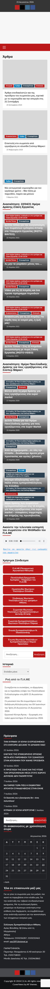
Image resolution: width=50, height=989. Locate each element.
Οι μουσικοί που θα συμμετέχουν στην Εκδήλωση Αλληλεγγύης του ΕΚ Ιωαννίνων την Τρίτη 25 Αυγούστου (25, 704)
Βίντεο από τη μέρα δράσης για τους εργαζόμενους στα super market (22, 394)
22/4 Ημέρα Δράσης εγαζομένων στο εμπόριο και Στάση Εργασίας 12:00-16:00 (24, 217)
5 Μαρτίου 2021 (12, 197)
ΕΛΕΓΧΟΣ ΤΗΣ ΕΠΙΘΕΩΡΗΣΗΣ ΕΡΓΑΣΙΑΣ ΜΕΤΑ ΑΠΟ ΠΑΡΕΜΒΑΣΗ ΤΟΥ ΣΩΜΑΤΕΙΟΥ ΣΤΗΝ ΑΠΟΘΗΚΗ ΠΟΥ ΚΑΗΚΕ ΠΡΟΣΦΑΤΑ (24, 757)
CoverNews (18, 984)
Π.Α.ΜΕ (22, 470)
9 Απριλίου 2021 (13, 356)
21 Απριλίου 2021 (13, 267)
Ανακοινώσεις (11, 136)
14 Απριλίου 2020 (13, 519)
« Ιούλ (6, 882)
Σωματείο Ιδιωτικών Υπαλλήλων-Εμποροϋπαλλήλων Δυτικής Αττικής (23, 612)
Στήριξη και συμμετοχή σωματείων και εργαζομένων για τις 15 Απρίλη (20, 475)
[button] (5, 47)
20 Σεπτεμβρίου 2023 (14, 105)
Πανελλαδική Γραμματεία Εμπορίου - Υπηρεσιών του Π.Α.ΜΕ (23, 580)
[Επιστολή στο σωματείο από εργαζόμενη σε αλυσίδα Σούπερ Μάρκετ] (25, 125)
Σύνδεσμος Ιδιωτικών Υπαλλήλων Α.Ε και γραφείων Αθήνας (23, 600)
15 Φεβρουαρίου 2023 (15, 150)
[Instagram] (27, 7)
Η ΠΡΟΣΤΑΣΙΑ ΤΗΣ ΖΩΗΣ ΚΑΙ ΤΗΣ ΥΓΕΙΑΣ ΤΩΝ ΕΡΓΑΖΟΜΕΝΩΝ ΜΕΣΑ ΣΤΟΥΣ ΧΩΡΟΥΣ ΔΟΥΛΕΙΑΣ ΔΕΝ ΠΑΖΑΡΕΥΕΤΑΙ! (25, 773)
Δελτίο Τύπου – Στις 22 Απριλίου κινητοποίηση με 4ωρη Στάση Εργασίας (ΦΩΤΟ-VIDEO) (23, 349)
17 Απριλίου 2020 (13, 401)
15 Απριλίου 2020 (13, 430)
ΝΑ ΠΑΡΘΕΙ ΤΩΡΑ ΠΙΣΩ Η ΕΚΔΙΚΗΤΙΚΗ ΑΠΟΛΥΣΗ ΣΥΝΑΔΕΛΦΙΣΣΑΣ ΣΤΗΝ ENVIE (23, 787)
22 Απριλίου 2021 (13, 238)
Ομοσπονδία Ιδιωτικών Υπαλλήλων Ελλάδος (23, 590)
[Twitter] (22, 7)
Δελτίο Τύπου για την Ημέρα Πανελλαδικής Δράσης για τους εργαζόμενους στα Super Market (23, 423)
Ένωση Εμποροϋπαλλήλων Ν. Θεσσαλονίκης (23, 631)
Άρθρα (17, 86)
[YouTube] (17, 7)
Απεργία (9, 86)
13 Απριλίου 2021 (13, 326)
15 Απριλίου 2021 (13, 297)
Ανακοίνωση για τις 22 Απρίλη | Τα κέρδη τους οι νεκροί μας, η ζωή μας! (24, 319)
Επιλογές (39, 86)
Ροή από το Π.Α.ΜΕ (17, 679)
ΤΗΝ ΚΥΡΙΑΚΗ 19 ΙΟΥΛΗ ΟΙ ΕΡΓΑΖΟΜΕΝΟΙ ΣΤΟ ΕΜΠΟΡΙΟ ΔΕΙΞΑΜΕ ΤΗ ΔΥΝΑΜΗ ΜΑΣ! (24, 743)
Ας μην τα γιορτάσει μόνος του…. (23, 264)
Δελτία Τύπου (11, 221)
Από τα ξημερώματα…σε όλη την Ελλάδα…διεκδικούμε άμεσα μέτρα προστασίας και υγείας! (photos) (24, 453)
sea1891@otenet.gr (19, 942)
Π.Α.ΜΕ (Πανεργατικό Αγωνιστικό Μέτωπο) (22, 569)
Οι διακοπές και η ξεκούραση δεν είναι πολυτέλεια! (21, 799)
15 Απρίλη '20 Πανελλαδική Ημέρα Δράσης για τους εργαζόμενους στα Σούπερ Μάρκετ (23, 383)
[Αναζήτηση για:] (19, 654)
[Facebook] (32, 7)
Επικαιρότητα (28, 86)
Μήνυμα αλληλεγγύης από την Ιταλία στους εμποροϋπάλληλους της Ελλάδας (23, 482)
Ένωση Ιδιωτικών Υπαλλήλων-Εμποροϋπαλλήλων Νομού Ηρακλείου (23, 642)
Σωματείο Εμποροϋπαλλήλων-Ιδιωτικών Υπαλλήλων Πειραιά (23, 622)
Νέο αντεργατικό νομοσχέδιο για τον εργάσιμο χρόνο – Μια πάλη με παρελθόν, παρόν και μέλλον (23, 191)
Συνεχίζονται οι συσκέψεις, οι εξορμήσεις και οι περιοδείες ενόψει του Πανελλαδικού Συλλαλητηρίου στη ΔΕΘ (25, 690)
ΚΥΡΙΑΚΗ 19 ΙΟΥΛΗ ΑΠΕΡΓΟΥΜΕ (19, 810)
